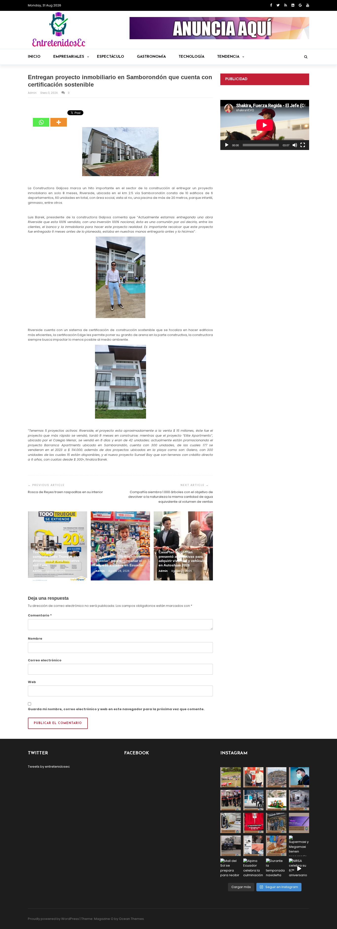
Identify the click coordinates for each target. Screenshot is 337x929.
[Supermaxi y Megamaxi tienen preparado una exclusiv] (299, 846)
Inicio (34, 57)
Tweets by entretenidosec (49, 766)
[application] (264, 125)
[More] (58, 119)
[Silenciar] (294, 145)
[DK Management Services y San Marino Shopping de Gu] (276, 800)
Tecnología (191, 57)
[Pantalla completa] (302, 145)
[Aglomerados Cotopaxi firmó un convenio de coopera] (253, 777)
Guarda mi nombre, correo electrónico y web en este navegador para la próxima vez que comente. (116, 709)
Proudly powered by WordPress (53, 918)
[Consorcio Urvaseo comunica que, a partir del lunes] (230, 846)
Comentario (40, 615)
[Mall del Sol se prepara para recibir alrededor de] (230, 868)
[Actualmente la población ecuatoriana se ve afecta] (299, 777)
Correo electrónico (44, 660)
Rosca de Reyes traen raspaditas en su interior (65, 492)
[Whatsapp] (41, 119)
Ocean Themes (131, 918)
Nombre (35, 638)
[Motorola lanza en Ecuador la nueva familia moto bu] (253, 846)
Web (32, 682)
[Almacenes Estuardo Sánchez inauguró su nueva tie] (276, 823)
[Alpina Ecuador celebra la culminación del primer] (253, 868)
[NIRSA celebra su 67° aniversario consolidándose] (299, 868)
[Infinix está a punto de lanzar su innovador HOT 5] (299, 823)
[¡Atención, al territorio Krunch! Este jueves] (253, 823)
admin (32, 93)
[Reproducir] (226, 145)
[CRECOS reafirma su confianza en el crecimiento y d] (230, 800)
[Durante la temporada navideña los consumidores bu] (276, 868)
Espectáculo (110, 57)
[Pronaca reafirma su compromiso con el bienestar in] (230, 777)
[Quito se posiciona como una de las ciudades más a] (276, 777)
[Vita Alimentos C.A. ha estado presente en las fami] (299, 800)
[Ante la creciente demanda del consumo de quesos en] (276, 846)
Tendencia (228, 57)
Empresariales (68, 57)
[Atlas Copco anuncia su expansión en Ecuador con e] (253, 800)
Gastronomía (151, 57)
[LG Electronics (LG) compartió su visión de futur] (230, 823)
